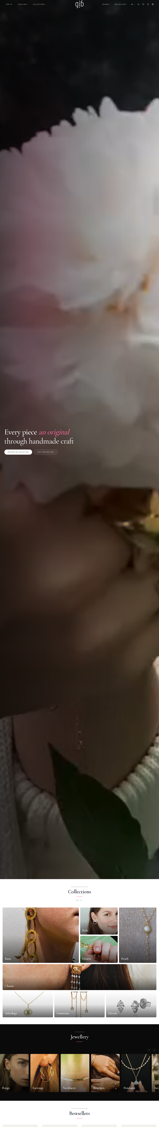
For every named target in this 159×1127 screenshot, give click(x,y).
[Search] (138, 4)
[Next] (154, 1050)
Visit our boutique (45, 452)
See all (79, 900)
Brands (106, 4)
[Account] (148, 4)
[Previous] (149, 1050)
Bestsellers (120, 4)
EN (132, 4)
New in (9, 4)
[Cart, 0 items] (153, 4)
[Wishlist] (143, 4)
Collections (38, 4)
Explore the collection (18, 452)
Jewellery (22, 4)
